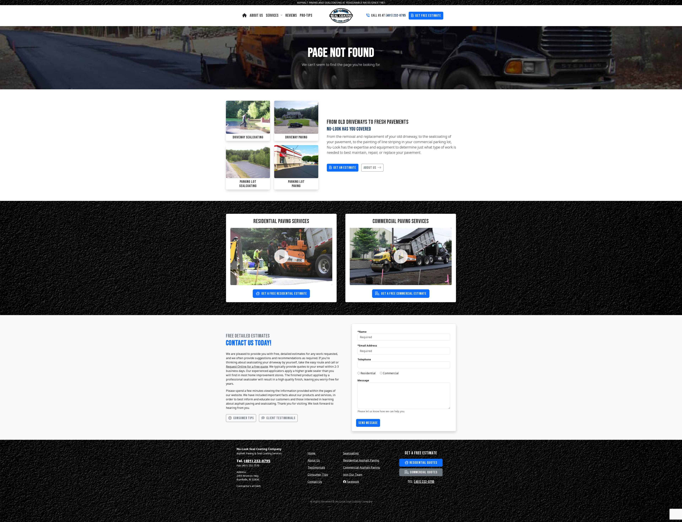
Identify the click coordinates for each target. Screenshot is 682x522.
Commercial (390, 373)
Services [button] (273, 15)
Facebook (352, 482)
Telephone (364, 359)
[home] (244, 15)
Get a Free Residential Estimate (284, 293)
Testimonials (316, 467)
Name (363, 331)
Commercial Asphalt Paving (361, 467)
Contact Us (315, 482)
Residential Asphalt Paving (361, 460)
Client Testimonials (280, 418)
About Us (256, 15)
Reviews (291, 15)
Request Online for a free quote (247, 367)
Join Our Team (352, 475)
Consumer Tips (243, 418)
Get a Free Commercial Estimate (403, 293)
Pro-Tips (306, 15)
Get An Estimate (344, 168)
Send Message (368, 423)
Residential (368, 373)
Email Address (368, 345)
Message (363, 380)
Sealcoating (351, 453)
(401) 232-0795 (257, 460)
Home (311, 453)
